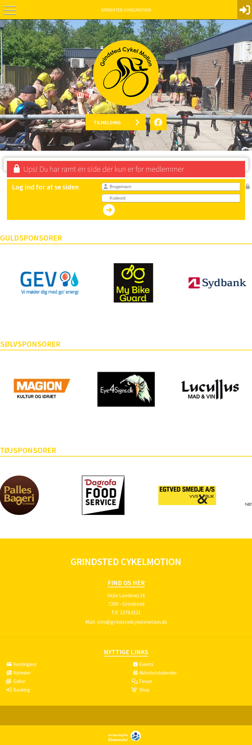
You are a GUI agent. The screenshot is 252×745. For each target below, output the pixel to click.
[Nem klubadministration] (126, 740)
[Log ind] (244, 10)
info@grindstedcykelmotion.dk (132, 621)
